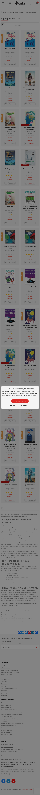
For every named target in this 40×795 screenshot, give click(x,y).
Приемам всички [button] (20, 401)
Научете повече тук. (15, 397)
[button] (20, 405)
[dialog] (20, 397)
